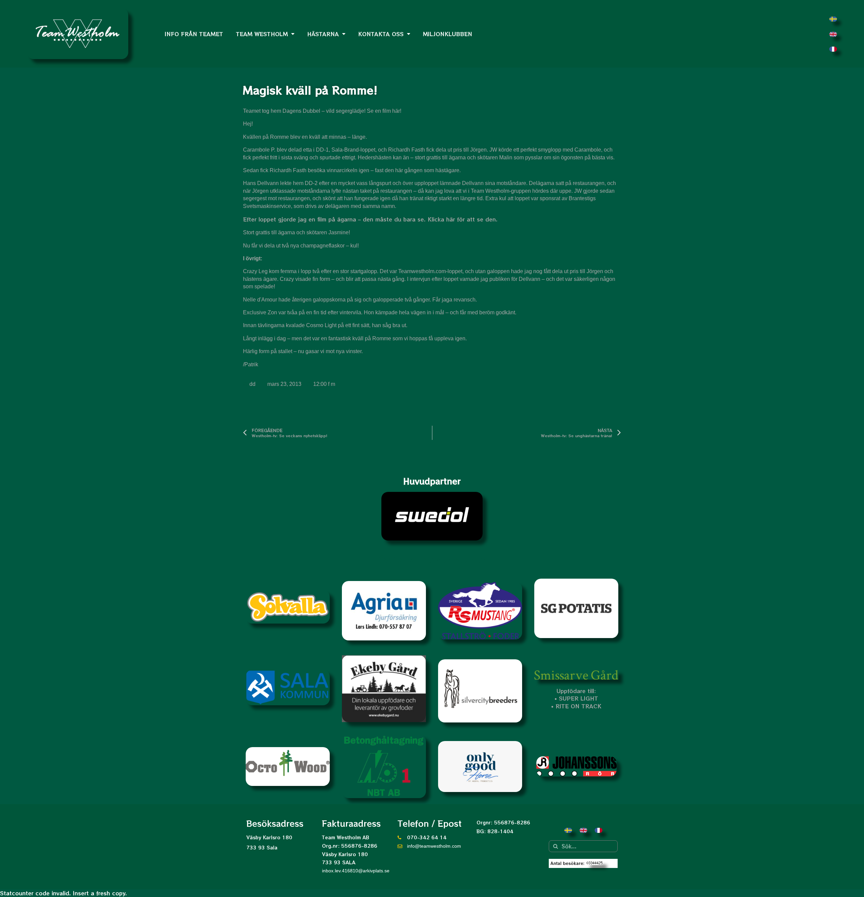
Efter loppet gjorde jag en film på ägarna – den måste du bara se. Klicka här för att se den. (370, 219)
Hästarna (323, 34)
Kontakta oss (381, 34)
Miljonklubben (447, 34)
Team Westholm (262, 34)
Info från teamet (194, 34)
